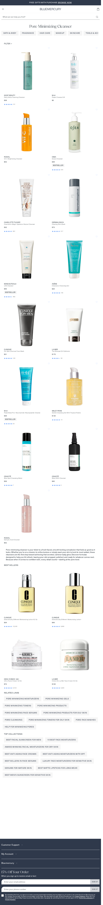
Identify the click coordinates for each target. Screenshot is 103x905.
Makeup (60, 33)
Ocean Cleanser (57, 159)
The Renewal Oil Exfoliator (61, 351)
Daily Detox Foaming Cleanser (14, 97)
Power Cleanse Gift (58, 97)
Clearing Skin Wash (58, 224)
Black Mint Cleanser (59, 478)
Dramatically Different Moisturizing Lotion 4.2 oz (20, 619)
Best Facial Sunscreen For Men (23, 740)
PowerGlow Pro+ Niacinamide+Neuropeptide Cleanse (22, 413)
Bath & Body (9, 33)
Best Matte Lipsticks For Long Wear (57, 768)
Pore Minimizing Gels (57, 698)
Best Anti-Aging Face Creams (20, 754)
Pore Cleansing (13, 720)
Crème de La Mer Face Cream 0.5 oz (65, 681)
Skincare (75, 33)
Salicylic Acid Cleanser (12, 540)
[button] (98, 9)
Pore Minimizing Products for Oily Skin (65, 713)
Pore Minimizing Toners (18, 705)
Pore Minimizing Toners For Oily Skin (49, 720)
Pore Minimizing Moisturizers (22, 698)
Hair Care (45, 33)
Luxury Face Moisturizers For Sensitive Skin (67, 761)
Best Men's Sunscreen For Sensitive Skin (27, 775)
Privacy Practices (80, 896)
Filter (8, 43)
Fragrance (28, 33)
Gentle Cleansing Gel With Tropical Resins (66, 413)
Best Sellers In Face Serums (20, 761)
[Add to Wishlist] (49, 48)
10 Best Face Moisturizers (61, 740)
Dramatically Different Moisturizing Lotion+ (66, 619)
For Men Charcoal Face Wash (14, 351)
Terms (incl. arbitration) (86, 898)
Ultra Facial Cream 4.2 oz (13, 681)
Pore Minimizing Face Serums (21, 713)
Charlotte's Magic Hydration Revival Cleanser (19, 224)
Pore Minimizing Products (52, 705)
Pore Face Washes (86, 720)
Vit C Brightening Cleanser (13, 159)
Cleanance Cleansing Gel (60, 286)
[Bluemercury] (50, 9)
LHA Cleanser (8, 286)
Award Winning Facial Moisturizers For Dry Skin (31, 747)
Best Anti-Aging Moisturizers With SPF (64, 754)
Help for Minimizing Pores (19, 727)
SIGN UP (95, 882)
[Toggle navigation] (3, 9)
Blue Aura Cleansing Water (13, 478)
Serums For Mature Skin (18, 768)
